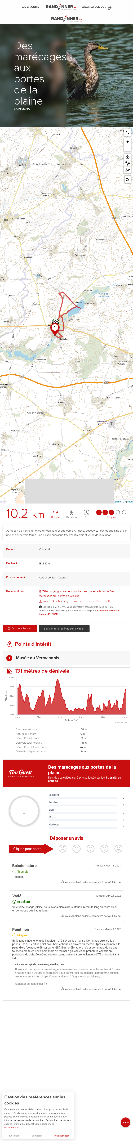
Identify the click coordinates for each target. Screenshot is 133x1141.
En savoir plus (11, 1127)
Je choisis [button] (37, 1135)
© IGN (130, 501)
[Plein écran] (127, 132)
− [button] (127, 148)
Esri (124, 501)
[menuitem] (31, 7)
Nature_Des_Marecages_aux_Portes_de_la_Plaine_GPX (76, 601)
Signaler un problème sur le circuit (64, 628)
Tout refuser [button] (13, 1135)
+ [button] (127, 142)
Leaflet (118, 501)
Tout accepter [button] (61, 1135)
